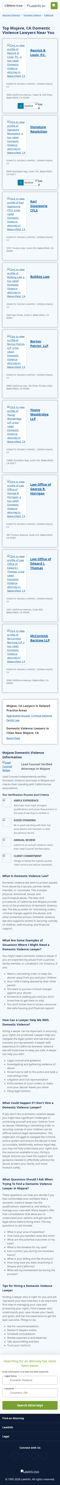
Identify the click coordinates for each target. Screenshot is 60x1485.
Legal (5, 1436)
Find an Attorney (13, 1418)
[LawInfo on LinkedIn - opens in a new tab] (44, 1455)
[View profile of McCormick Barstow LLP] (16, 646)
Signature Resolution (38, 129)
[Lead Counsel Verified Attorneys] (10, 766)
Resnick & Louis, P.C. (38, 52)
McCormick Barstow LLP (40, 638)
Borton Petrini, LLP (39, 343)
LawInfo (7, 1427)
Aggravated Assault (18, 715)
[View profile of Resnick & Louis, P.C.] (16, 60)
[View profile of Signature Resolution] (16, 137)
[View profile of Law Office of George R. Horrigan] (16, 498)
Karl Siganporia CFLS (38, 205)
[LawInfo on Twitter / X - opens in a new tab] (25, 1455)
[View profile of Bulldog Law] (16, 282)
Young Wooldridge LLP (39, 414)
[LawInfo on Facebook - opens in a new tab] (15, 1455)
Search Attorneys (30, 1405)
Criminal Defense (41, 715)
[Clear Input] (54, 1380)
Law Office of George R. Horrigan (40, 488)
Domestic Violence (32, 15)
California (48, 15)
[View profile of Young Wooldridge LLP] (16, 424)
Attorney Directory (11, 15)
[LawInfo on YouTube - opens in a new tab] (35, 1455)
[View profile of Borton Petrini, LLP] (16, 351)
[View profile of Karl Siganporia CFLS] (16, 213)
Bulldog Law (40, 276)
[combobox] (30, 1380)
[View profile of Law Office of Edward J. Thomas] (16, 573)
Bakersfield (13, 738)
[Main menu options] (13, 5)
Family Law (13, 720)
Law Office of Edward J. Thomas (40, 563)
